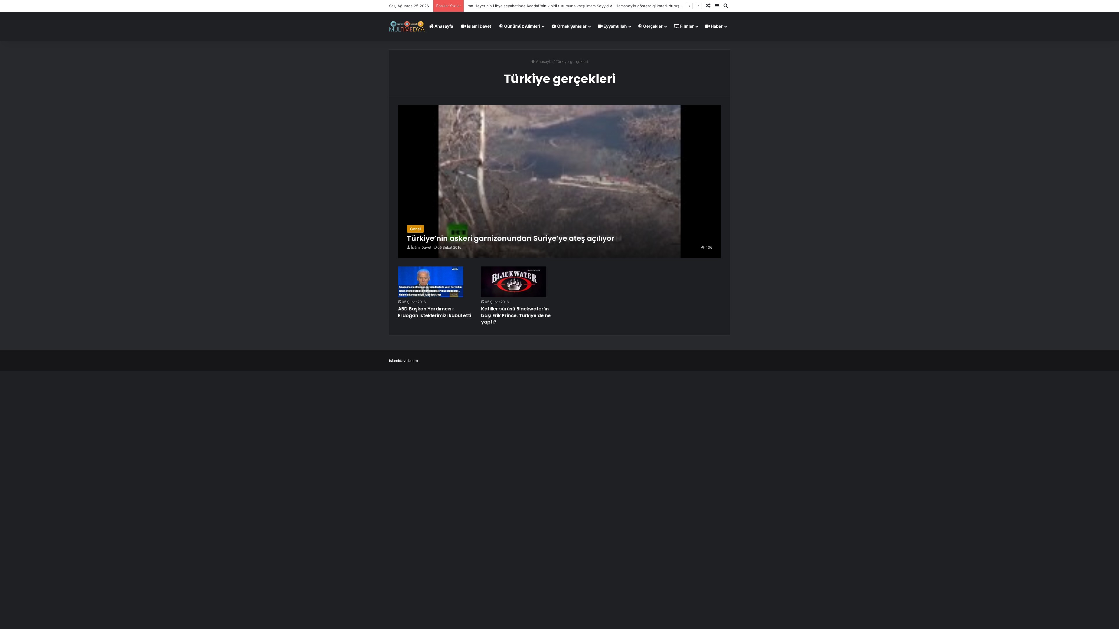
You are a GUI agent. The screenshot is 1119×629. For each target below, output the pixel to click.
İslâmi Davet (421, 247)
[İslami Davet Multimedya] (407, 26)
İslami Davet (478, 26)
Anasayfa (443, 26)
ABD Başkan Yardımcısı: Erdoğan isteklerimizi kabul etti (434, 312)
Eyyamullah (615, 26)
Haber (716, 26)
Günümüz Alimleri (521, 26)
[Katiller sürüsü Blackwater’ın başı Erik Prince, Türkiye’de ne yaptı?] (513, 281)
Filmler (686, 26)
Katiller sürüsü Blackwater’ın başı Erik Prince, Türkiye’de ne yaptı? (516, 315)
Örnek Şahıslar (571, 26)
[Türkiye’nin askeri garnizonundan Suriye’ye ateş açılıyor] (559, 181)
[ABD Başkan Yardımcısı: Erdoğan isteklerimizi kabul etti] (430, 281)
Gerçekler (652, 26)
